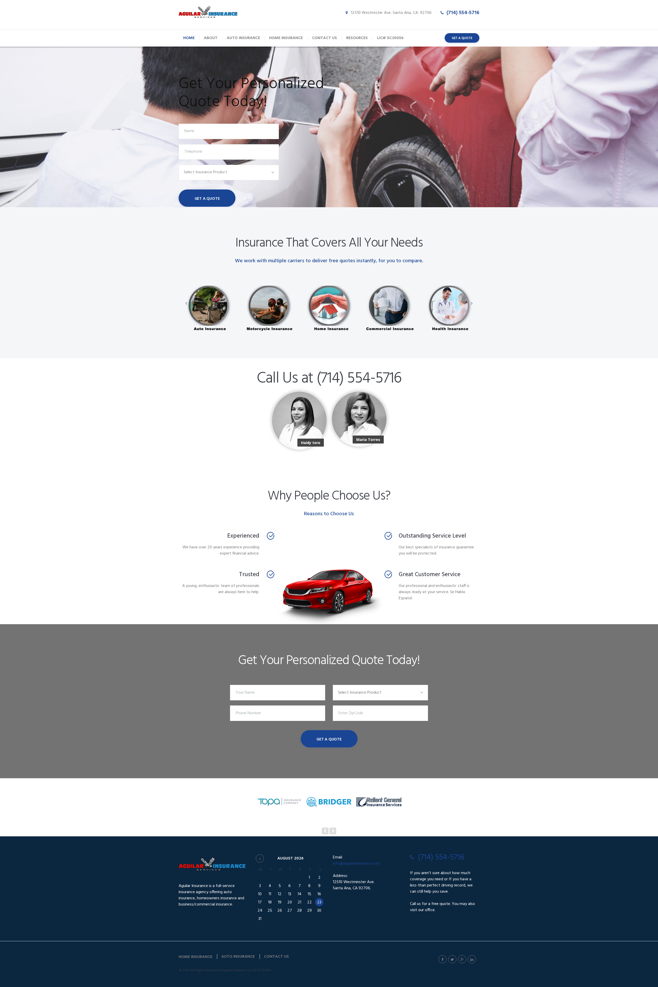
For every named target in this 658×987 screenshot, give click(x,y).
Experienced (243, 536)
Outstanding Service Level (432, 536)
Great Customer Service (429, 574)
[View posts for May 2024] (260, 858)
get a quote (462, 38)
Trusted (249, 574)
